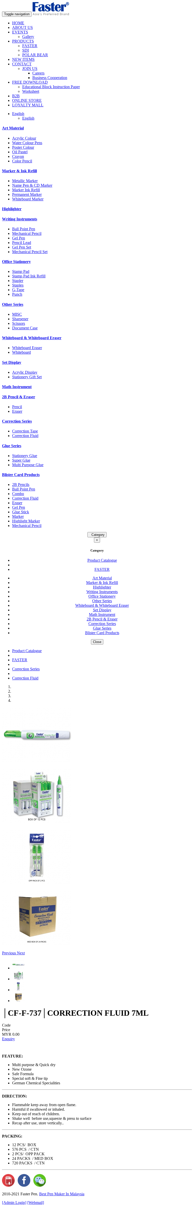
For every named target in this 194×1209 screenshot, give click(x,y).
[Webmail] (35, 1202)
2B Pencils (20, 484)
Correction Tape (25, 431)
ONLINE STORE (27, 100)
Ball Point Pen (23, 229)
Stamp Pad (20, 271)
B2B (16, 96)
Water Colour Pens (27, 143)
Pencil (17, 407)
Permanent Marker (27, 194)
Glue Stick (20, 512)
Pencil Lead (21, 242)
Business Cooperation (49, 77)
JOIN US (29, 68)
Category (97, 535)
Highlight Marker (26, 521)
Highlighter (11, 209)
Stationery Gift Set (27, 377)
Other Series (12, 304)
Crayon (18, 156)
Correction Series (17, 421)
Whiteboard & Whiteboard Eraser (31, 338)
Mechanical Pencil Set (29, 252)
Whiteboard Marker (27, 199)
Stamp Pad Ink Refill (28, 276)
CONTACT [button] (22, 64)
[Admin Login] (14, 1202)
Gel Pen (18, 238)
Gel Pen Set (21, 247)
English (28, 118)
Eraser (17, 411)
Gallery (28, 36)
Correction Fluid (25, 435)
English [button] (18, 113)
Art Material (13, 128)
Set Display (11, 362)
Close (97, 642)
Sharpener (20, 319)
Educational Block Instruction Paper (51, 87)
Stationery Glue (24, 456)
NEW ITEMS (23, 59)
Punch (17, 294)
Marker (18, 516)
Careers (38, 73)
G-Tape (18, 290)
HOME (18, 23)
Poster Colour (23, 147)
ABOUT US (22, 27)
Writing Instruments (19, 219)
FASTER (29, 46)
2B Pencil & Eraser (18, 397)
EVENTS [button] (20, 32)
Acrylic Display (24, 372)
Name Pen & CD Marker (32, 185)
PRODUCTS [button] (23, 41)
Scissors (18, 323)
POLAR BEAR (35, 55)
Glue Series (11, 446)
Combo (18, 494)
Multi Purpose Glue (27, 465)
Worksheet (30, 91)
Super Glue (21, 460)
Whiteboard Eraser (27, 348)
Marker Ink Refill (26, 190)
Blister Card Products (21, 475)
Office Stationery (16, 261)
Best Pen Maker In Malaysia (61, 1194)
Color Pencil (22, 161)
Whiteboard (21, 352)
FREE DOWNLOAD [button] (30, 82)
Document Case (25, 328)
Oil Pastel (20, 152)
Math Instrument (17, 387)
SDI (25, 50)
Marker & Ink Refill (19, 171)
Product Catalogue (102, 560)
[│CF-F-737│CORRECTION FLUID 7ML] (36, 761)
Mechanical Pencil (26, 233)
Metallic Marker (25, 181)
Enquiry (8, 1039)
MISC (17, 314)
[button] (9, 953)
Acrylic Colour (24, 138)
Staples (17, 285)
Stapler (17, 280)
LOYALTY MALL (27, 105)
